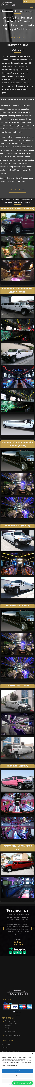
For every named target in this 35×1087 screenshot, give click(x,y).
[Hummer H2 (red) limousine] (17, 864)
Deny (17, 1076)
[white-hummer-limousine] (17, 354)
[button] (32, 1054)
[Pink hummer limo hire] (17, 270)
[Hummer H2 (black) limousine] (17, 620)
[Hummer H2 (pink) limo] (17, 781)
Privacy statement (21, 1084)
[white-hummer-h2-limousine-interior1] (17, 330)
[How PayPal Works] (17, 1006)
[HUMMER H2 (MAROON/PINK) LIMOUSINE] (17, 223)
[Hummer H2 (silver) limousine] (17, 700)
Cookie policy (12, 1084)
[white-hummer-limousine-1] (17, 424)
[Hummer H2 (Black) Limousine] (17, 460)
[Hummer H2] (17, 401)
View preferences (17, 1081)
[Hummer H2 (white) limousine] (17, 540)
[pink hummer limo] (17, 247)
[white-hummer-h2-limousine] (17, 307)
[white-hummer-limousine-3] (17, 377)
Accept (17, 1071)
